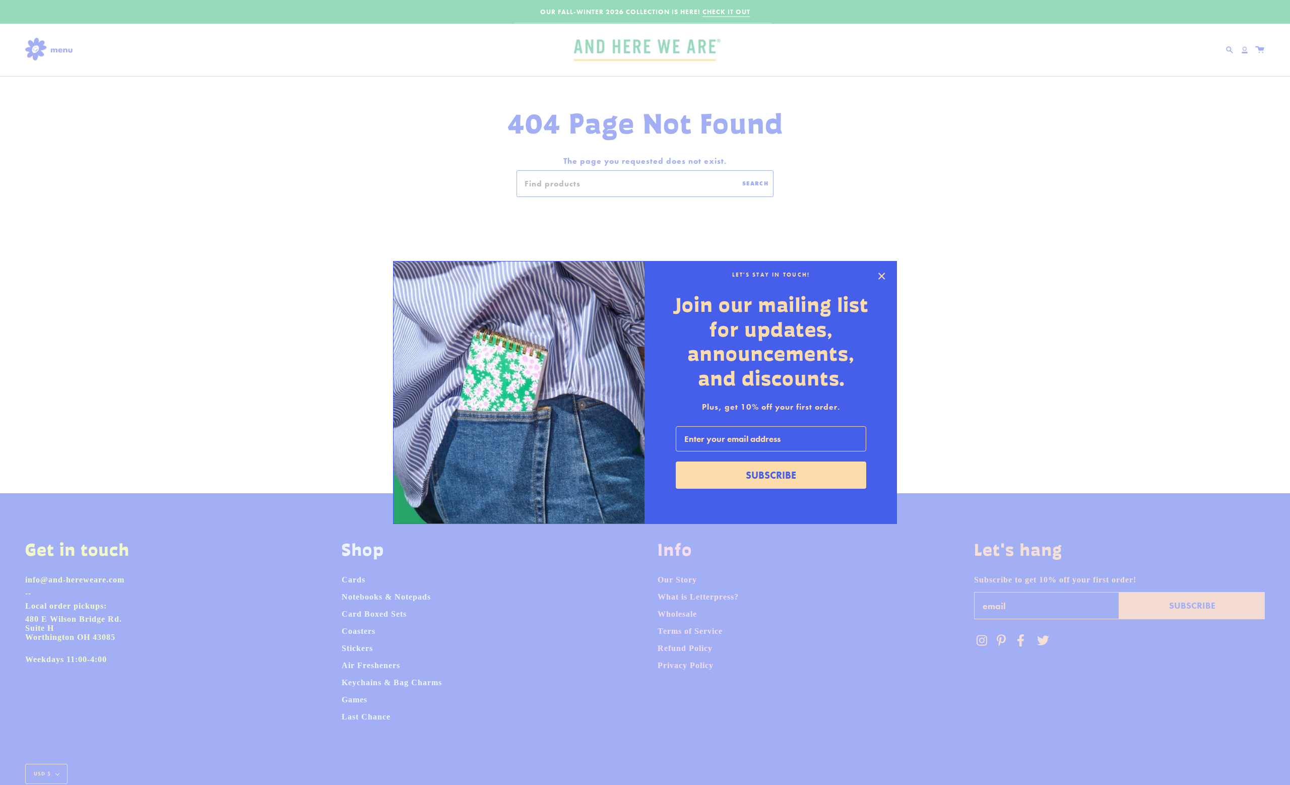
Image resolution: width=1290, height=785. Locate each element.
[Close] (882, 276)
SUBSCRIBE (771, 475)
